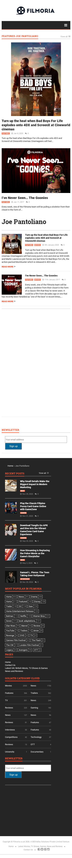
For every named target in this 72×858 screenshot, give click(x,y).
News (22, 491)
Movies (37, 245)
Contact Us (10, 665)
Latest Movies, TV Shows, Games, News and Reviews (40, 846)
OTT (33, 744)
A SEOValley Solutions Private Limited (46, 842)
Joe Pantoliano (24, 221)
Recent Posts (14, 473)
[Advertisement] (30, 362)
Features (5, 133)
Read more (7, 267)
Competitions (11, 737)
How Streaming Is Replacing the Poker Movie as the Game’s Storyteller (35, 553)
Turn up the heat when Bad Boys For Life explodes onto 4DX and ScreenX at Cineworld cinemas (36, 125)
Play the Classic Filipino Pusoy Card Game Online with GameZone (33, 506)
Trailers (34, 693)
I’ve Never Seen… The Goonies (25, 198)
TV (6, 700)
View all (63, 37)
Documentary (37, 752)
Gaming (23, 513)
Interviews (24, 579)
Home (10, 466)
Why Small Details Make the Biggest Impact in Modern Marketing (34, 484)
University (9, 752)
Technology (36, 737)
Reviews (9, 708)
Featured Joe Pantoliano (20, 36)
